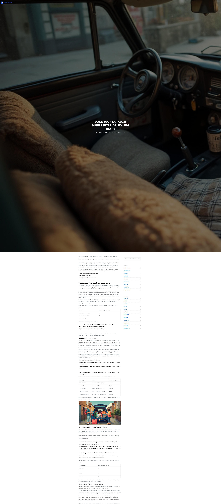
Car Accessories (132, 281)
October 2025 (132, 325)
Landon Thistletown (113, 132)
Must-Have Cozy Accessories (84, 275)
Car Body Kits (132, 287)
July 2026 (132, 300)
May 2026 (132, 306)
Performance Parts (132, 267)
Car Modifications (132, 270)
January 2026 (132, 317)
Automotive (132, 273)
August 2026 (132, 298)
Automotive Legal (132, 289)
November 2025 (132, 323)
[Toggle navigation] (218, 2)
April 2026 (132, 309)
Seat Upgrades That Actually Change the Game (88, 273)
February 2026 (132, 314)
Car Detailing (132, 284)
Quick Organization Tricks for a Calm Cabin (87, 277)
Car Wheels (132, 276)
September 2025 (132, 328)
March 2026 (132, 312)
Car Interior (122, 132)
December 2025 (132, 320)
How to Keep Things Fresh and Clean (86, 280)
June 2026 (132, 303)
